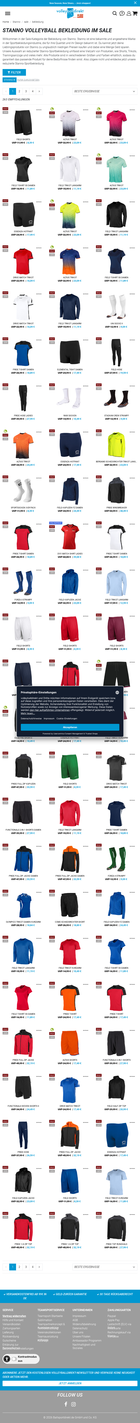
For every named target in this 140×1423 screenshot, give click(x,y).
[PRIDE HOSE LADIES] (23, 403)
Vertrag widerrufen (14, 1316)
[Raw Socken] (69, 403)
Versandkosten (11, 1324)
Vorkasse (113, 1336)
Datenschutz (80, 1328)
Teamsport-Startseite (50, 1316)
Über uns (78, 1332)
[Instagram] (73, 1404)
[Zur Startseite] (70, 13)
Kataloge (43, 1340)
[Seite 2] (39, 91)
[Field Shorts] (69, 771)
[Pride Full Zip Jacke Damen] (69, 863)
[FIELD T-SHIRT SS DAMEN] (23, 173)
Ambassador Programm (87, 1340)
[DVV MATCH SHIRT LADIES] (69, 541)
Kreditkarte (114, 1328)
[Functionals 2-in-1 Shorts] (116, 1047)
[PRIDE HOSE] (23, 1139)
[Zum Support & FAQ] (122, 13)
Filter (15, 72)
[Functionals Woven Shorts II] (23, 1093)
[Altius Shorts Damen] (116, 679)
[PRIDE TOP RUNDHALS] (116, 1231)
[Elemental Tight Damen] (69, 357)
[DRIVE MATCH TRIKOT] (23, 265)
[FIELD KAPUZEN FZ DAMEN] (69, 495)
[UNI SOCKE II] (116, 311)
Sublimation (45, 1320)
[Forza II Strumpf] (23, 587)
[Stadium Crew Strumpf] (116, 403)
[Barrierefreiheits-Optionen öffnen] (7, 1359)
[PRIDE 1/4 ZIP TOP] (23, 1231)
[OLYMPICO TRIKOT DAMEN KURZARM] (23, 909)
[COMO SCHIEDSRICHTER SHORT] (69, 909)
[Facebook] (65, 1404)
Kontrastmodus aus (27, 1358)
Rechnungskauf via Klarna (119, 1332)
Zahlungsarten (11, 1328)
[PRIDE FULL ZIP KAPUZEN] (23, 771)
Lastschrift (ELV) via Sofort (119, 1324)
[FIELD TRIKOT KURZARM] (69, 955)
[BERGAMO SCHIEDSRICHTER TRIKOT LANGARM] (116, 449)
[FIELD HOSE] (116, 357)
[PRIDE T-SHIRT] (69, 1001)
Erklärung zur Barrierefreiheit (11, 1344)
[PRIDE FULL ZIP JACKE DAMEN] (69, 679)
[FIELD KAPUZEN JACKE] (69, 587)
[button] (8, 13)
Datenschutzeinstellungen (18, 1348)
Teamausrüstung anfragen (48, 1336)
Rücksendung (11, 1336)
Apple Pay (114, 1320)
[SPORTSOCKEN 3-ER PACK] (23, 495)
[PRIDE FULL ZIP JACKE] (23, 1047)
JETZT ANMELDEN (70, 1383)
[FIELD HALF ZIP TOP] (116, 1093)
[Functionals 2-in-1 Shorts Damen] (23, 817)
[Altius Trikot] (69, 127)
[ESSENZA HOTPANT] (23, 219)
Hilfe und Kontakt (13, 1320)
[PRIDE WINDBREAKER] (116, 495)
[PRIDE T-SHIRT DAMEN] (23, 357)
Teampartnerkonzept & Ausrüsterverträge (51, 1324)
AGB (75, 1320)
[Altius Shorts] (69, 1047)
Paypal (112, 1316)
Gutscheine (9, 1340)
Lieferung (8, 1332)
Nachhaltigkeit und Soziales (84, 1344)
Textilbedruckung (48, 1328)
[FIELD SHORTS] (23, 127)
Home (6, 21)
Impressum (79, 1316)
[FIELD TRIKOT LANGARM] (69, 173)
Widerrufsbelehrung (84, 1324)
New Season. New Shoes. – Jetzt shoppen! (70, 3)
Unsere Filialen (81, 1336)
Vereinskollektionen (49, 1332)
